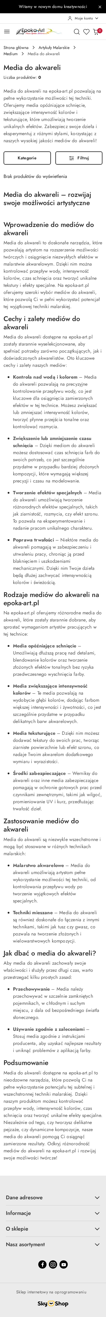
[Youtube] (63, 1264)
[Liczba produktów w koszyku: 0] (95, 31)
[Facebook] (42, 1264)
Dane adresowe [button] (24, 1197)
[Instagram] (53, 1264)
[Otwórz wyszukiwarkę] (77, 31)
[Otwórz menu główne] (7, 31)
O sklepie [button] (17, 1229)
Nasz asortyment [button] (25, 1244)
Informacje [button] (18, 1213)
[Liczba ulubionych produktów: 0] (86, 31)
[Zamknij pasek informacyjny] (99, 6)
